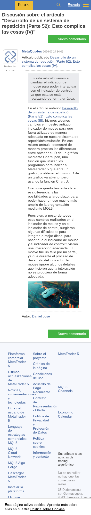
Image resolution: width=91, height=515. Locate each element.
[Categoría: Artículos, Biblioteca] (9, 40)
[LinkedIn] (69, 447)
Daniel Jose (41, 316)
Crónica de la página (41, 366)
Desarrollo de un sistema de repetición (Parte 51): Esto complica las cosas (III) (53, 114)
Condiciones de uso (42, 376)
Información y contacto (42, 455)
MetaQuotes (32, 51)
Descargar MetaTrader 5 (17, 477)
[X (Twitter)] (76, 439)
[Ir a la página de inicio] (3, 40)
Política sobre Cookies (47, 509)
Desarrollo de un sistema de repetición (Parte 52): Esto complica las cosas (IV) (51, 61)
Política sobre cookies (39, 442)
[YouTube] (61, 447)
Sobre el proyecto (39, 356)
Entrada (74, 5)
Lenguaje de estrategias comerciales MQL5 (17, 435)
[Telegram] (69, 439)
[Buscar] (58, 5)
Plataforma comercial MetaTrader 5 (17, 360)
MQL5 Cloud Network (14, 453)
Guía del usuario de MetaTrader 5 (17, 414)
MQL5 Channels (65, 389)
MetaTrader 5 (68, 354)
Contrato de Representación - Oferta (45, 404)
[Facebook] (61, 439)
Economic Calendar (65, 414)
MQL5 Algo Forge (16, 465)
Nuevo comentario (72, 39)
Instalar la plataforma (16, 489)
